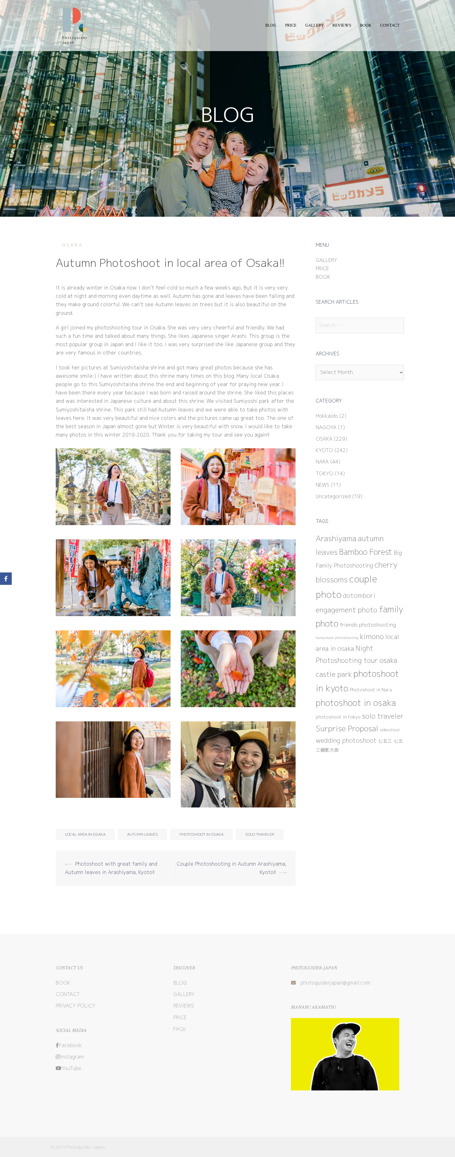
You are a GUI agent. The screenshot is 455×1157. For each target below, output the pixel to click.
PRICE (291, 25)
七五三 (385, 741)
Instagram (72, 1056)
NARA (322, 461)
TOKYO (324, 473)
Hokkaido (327, 415)
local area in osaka (85, 834)
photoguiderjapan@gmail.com (335, 982)
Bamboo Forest (365, 551)
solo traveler (259, 834)
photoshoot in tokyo (338, 717)
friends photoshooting (368, 625)
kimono (372, 636)
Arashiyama (336, 538)
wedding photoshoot (346, 740)
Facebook (70, 1045)
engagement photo (346, 610)
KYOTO (324, 450)
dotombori (359, 595)
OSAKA (72, 245)
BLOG (270, 25)
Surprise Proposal (347, 728)
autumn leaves (142, 834)
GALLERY (314, 25)
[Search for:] (360, 325)
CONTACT (390, 25)
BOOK (365, 25)
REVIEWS (341, 25)
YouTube (71, 1068)
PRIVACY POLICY (76, 1005)
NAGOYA (326, 427)
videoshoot (390, 730)
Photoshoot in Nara (371, 689)
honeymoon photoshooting (337, 638)
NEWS (322, 484)
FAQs (179, 1028)
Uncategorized (333, 496)
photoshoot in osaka (201, 834)
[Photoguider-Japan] (73, 25)
